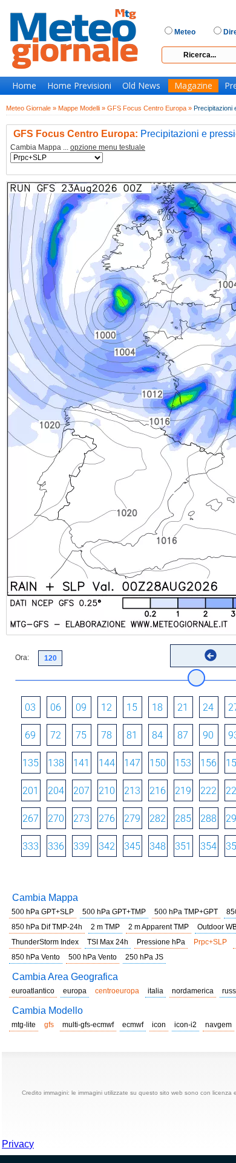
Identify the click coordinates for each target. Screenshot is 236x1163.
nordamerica (193, 991)
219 (183, 790)
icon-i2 (185, 1024)
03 (30, 707)
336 (56, 846)
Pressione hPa (161, 942)
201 (30, 790)
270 (56, 818)
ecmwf (132, 1024)
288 (208, 818)
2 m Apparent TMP (158, 927)
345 (132, 846)
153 (183, 763)
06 (55, 707)
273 (81, 818)
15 (131, 707)
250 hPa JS (144, 957)
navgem (218, 1024)
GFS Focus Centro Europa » (149, 108)
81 (131, 735)
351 (183, 846)
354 (208, 846)
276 (107, 818)
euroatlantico (32, 991)
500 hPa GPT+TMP (114, 912)
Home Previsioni (79, 86)
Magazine (193, 86)
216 (157, 790)
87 (182, 735)
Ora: (22, 657)
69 (30, 735)
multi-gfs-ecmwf (88, 1024)
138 (56, 763)
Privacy (18, 1144)
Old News (141, 86)
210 (107, 790)
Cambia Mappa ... (77, 148)
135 (30, 763)
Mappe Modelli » (81, 108)
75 (81, 735)
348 (157, 846)
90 (208, 735)
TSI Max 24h (107, 942)
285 (183, 818)
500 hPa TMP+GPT (186, 912)
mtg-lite (23, 1024)
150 (157, 763)
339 (81, 846)
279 (132, 818)
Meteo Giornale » (31, 108)
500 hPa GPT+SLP (42, 912)
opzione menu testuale (107, 147)
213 (132, 790)
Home (24, 86)
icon (159, 1024)
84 (157, 735)
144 (107, 763)
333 (30, 846)
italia (155, 991)
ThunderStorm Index (45, 942)
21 (182, 707)
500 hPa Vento (92, 957)
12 (106, 707)
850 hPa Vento (35, 957)
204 (56, 790)
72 (55, 735)
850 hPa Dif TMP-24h (46, 927)
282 (157, 818)
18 (157, 707)
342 (107, 846)
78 (106, 735)
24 (208, 707)
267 (30, 818)
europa (75, 991)
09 (81, 707)
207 (81, 790)
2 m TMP (105, 927)
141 (81, 763)
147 (132, 763)
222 (208, 790)
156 (208, 763)
